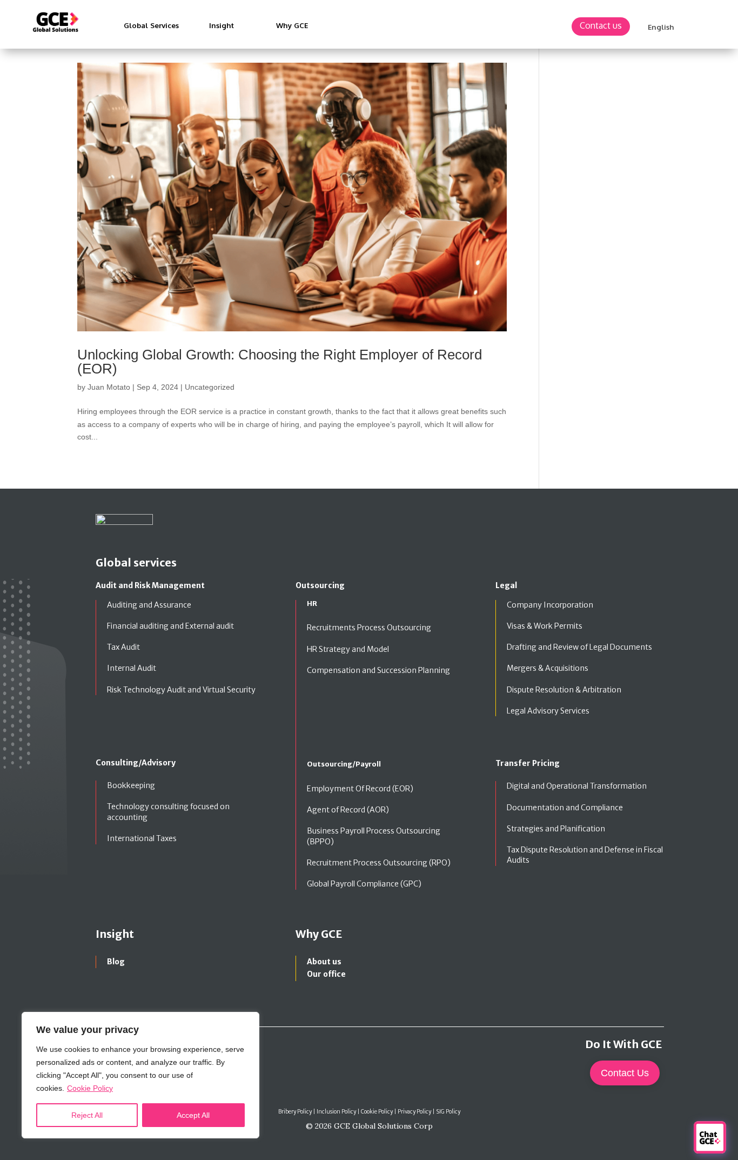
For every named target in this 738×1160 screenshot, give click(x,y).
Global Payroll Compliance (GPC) (364, 884)
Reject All (87, 1115)
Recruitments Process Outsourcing (369, 627)
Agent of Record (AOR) (348, 810)
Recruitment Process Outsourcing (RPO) (379, 863)
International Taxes (142, 838)
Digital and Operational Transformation (577, 786)
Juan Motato (109, 387)
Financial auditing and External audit (170, 626)
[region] (140, 1075)
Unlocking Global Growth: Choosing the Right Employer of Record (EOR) (279, 361)
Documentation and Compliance (565, 807)
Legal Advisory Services (548, 711)
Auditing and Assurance (149, 605)
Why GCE (292, 25)
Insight (221, 25)
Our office (326, 974)
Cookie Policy (90, 1088)
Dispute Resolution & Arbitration (564, 690)
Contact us (601, 25)
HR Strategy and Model (348, 649)
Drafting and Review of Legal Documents (579, 647)
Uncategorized (209, 387)
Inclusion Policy (336, 1111)
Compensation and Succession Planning (378, 670)
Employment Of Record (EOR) (360, 789)
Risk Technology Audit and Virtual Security (181, 690)
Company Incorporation (550, 605)
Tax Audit (123, 647)
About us (324, 961)
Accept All (193, 1115)
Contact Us (625, 1073)
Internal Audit (131, 668)
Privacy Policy (415, 1111)
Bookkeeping (131, 785)
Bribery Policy (295, 1111)
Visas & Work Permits (544, 626)
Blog (116, 961)
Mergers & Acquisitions (547, 668)
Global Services (151, 25)
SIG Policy (448, 1111)
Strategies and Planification (556, 829)
